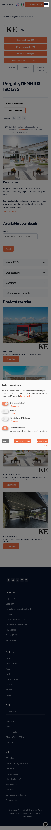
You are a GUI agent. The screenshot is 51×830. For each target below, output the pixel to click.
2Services (14, 406)
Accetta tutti (42, 441)
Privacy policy (26, 396)
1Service (14, 413)
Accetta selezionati (22, 441)
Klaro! (46, 446)
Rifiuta (5, 441)
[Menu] (46, 4)
